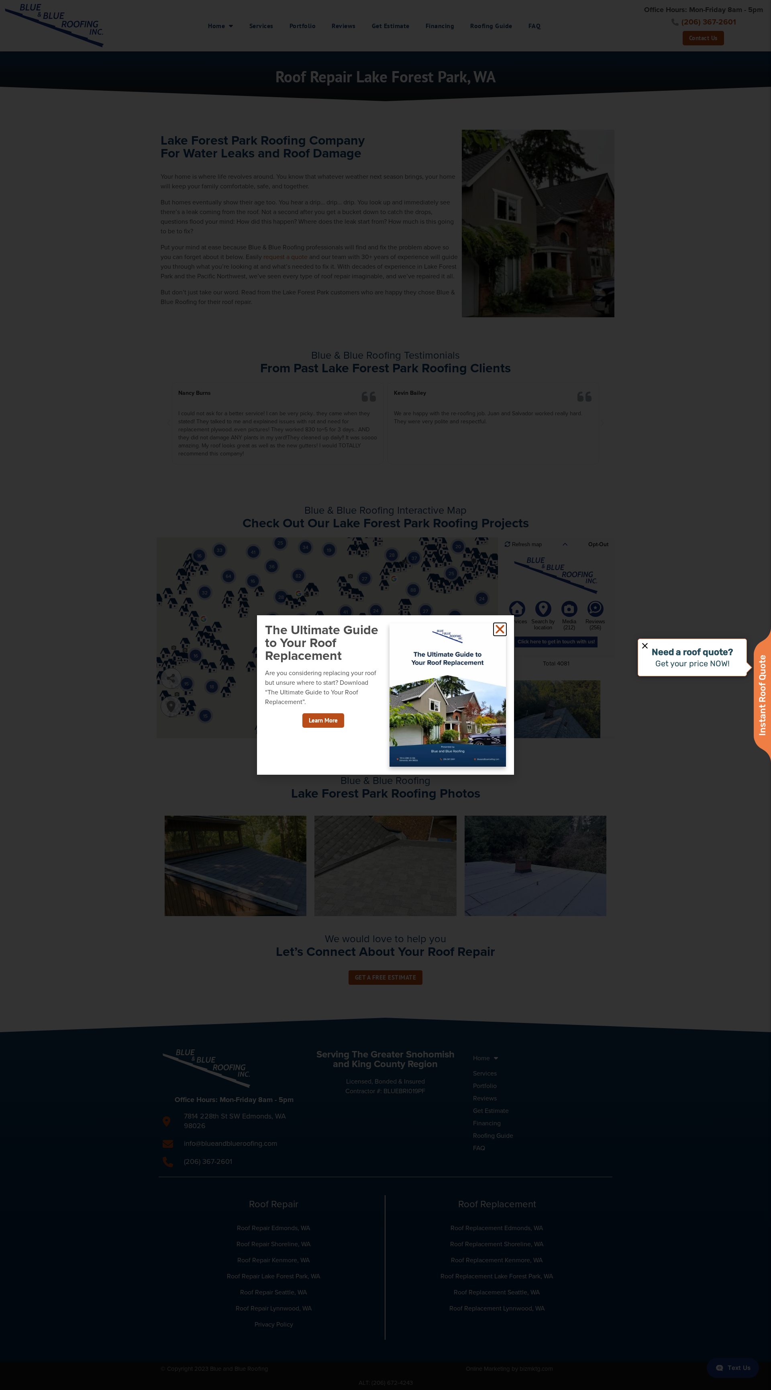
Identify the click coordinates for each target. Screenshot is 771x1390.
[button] (500, 629)
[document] (385, 695)
